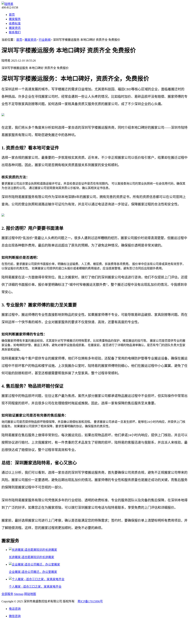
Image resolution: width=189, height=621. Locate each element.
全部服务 (7, 594)
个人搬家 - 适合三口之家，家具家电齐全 (35, 586)
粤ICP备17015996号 (90, 601)
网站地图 (30, 594)
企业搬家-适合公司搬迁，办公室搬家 (33, 571)
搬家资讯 (15, 28)
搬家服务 (15, 19)
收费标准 (15, 23)
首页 (12, 14)
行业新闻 (45, 39)
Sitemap (18, 594)
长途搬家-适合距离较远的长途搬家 (31, 557)
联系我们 (15, 32)
